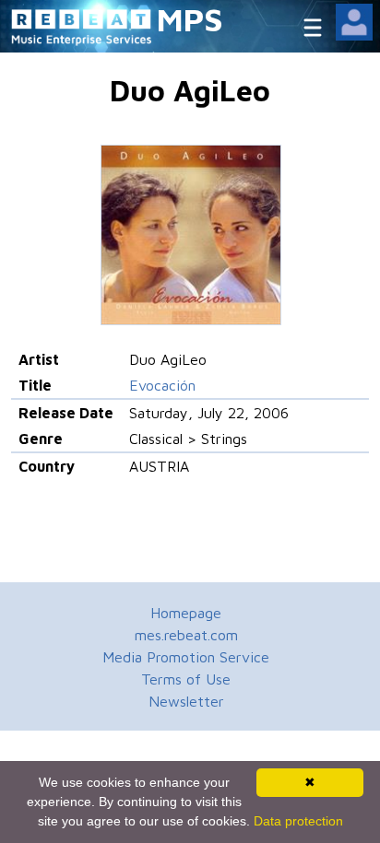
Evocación (162, 385)
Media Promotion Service (185, 657)
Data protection (298, 821)
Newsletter (186, 701)
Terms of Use (186, 679)
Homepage (185, 612)
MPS (190, 19)
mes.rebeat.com (186, 634)
